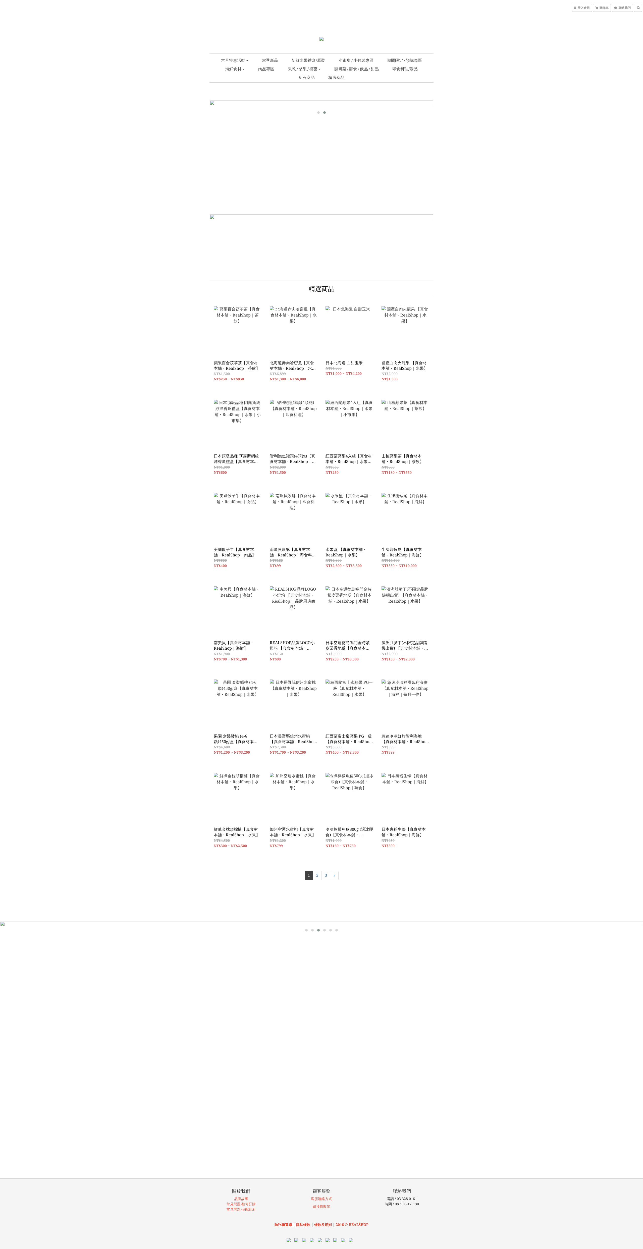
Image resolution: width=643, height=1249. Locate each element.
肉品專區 (266, 68)
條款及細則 (323, 1225)
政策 (326, 1207)
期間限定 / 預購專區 (404, 60)
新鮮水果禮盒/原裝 (308, 60)
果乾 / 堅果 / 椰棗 (303, 68)
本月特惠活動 (233, 60)
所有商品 (307, 77)
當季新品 (270, 60)
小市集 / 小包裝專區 (356, 60)
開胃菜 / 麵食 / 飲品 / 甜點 (356, 68)
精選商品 (336, 77)
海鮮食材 (233, 68)
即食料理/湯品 (405, 68)
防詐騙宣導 (283, 1225)
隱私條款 (303, 1225)
